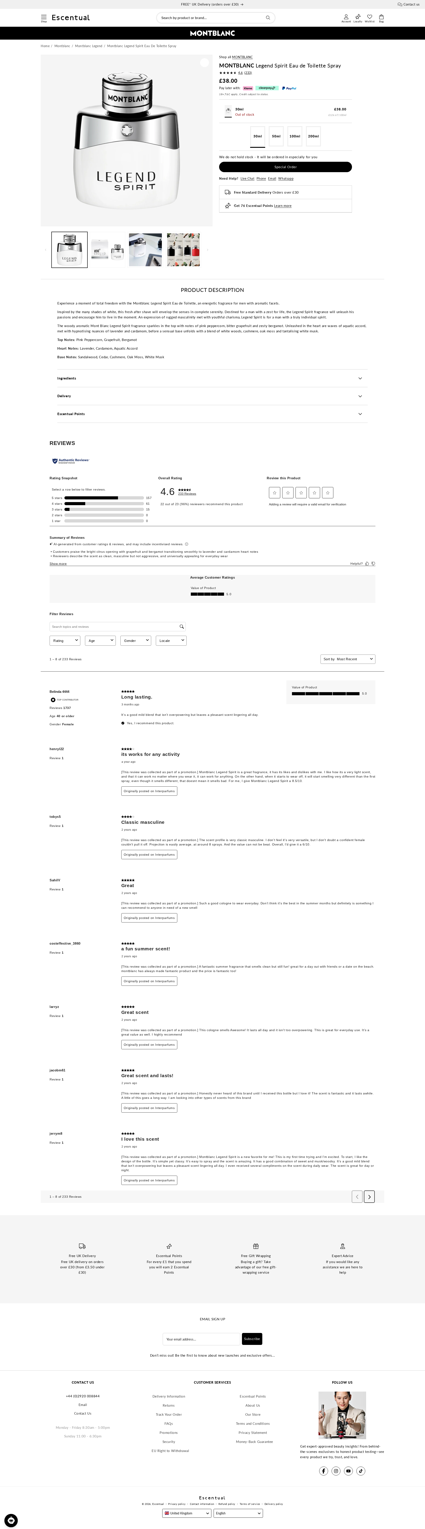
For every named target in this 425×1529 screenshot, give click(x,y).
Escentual (158, 1503)
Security (168, 1442)
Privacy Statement (253, 1433)
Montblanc (242, 57)
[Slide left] (45, 250)
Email (272, 178)
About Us (252, 1405)
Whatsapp (286, 178)
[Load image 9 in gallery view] (145, 250)
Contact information (202, 1503)
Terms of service (250, 1503)
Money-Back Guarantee (254, 1442)
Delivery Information (169, 1396)
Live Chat (247, 178)
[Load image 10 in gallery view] (183, 250)
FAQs (168, 1423)
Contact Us (83, 1413)
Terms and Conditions (253, 1423)
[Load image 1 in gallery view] (69, 250)
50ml (276, 136)
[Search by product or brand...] (268, 18)
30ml (257, 136)
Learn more (283, 206)
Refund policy (226, 1503)
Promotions (169, 1433)
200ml (313, 136)
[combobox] (216, 18)
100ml (295, 136)
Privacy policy (176, 1503)
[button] (43, 16)
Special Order (285, 167)
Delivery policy (274, 1503)
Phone (261, 178)
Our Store (253, 1414)
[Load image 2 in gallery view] (108, 250)
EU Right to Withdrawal (170, 1451)
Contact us (412, 4)
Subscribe (252, 1339)
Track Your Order (169, 1414)
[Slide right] (207, 250)
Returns (169, 1405)
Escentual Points (253, 1396)
